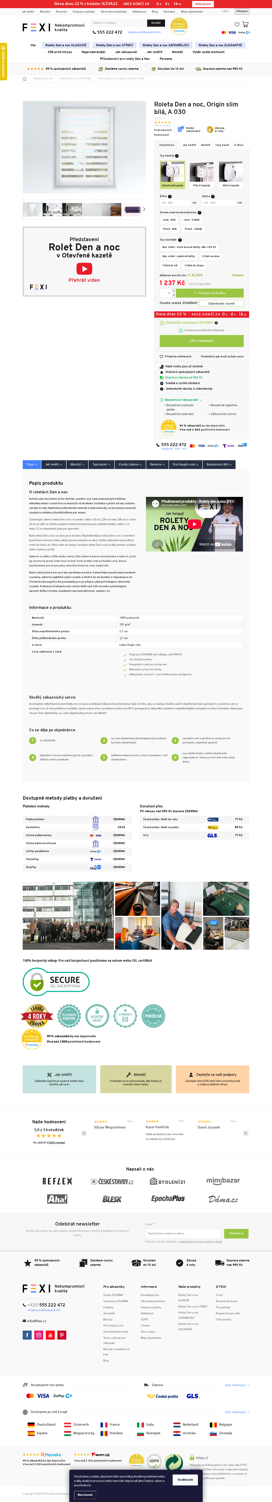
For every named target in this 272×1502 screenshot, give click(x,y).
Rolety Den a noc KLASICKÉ (188, 1298)
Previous (84, 1133)
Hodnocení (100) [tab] (157, 464)
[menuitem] (33, 45)
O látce (239, 145)
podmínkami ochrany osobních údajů (200, 1241)
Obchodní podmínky (114, 11)
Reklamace (139, 11)
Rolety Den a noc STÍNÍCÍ (192, 1306)
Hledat (156, 23)
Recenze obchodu (226, 1301)
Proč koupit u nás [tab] (184, 464)
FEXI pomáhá (223, 1319)
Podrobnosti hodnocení (163, 133)
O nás (219, 1295)
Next (245, 1133)
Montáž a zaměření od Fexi (116, 1352)
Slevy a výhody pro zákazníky (114, 1341)
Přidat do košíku (210, 293)
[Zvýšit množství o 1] (174, 291)
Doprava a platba (84, 11)
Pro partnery (223, 1307)
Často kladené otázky (115, 1331)
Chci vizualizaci (201, 341)
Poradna (108, 1307)
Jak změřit (28, 11)
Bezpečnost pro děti (228, 1313)
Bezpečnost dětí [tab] (217, 464)
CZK (224, 11)
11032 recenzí (56, 1142)
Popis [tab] (30, 464)
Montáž (45, 11)
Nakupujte (203, 4)
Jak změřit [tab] (52, 464)
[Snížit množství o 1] (174, 295)
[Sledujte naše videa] (51, 1335)
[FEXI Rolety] (54, 1289)
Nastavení (85, 1495)
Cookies (145, 1325)
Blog (155, 11)
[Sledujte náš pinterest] (62, 1335)
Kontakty (169, 11)
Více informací (235, 1385)
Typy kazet (222, 145)
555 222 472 (109, 32)
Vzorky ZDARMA (113, 1295)
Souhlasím (185, 1479)
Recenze (61, 11)
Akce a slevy (148, 1331)
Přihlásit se (236, 1233)
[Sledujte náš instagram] (39, 1335)
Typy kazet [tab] (100, 464)
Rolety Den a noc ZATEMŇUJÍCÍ (188, 1315)
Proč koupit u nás (113, 1325)
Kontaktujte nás (150, 1295)
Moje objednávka (192, 11)
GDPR (144, 1319)
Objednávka (166, 145)
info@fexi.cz (36, 1321)
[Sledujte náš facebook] (28, 1335)
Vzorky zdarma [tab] (129, 464)
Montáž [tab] (75, 464)
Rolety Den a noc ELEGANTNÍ (188, 1327)
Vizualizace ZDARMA (115, 1301)
